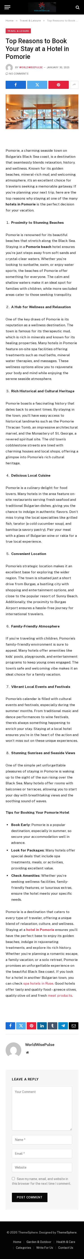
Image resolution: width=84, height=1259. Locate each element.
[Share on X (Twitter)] (37, 85)
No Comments (18, 73)
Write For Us (44, 1247)
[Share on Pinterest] (58, 85)
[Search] (77, 7)
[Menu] (7, 7)
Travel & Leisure (18, 31)
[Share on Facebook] (16, 85)
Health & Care (65, 1242)
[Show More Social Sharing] (74, 85)
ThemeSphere (67, 1232)
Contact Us (65, 1247)
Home (17, 1242)
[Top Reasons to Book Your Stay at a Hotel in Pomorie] (42, 111)
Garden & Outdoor (38, 1242)
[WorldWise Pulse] (42, 7)
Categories (23, 1247)
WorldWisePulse (31, 67)
